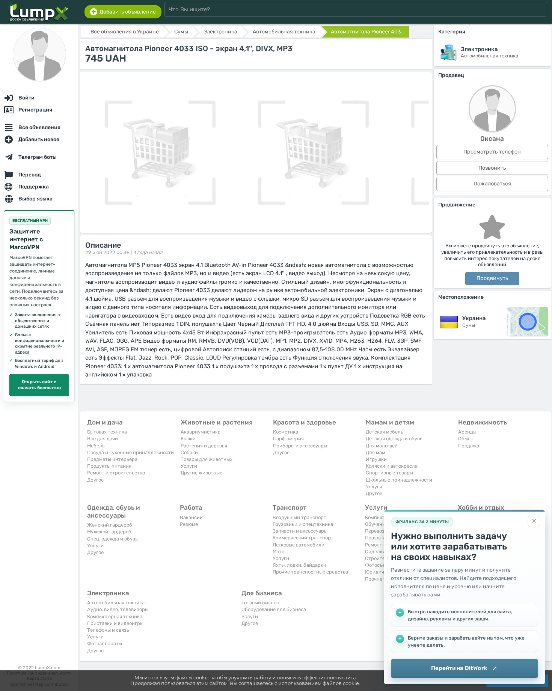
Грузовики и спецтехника (303, 524)
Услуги (189, 466)
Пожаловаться (492, 184)
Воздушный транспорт (299, 517)
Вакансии (191, 517)
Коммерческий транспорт (303, 537)
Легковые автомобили (298, 545)
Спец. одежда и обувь (112, 539)
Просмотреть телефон (492, 152)
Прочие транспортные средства (310, 572)
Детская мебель (384, 432)
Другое (95, 480)
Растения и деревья (204, 446)
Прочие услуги (382, 579)
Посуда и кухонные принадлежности (130, 452)
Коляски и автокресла (392, 466)
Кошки (188, 438)
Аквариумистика (200, 432)
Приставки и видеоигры (115, 623)
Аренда (467, 432)
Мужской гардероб (109, 531)
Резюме (189, 524)
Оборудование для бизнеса (273, 609)
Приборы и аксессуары (300, 446)
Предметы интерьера (112, 459)
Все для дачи (102, 438)
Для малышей (382, 446)
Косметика (285, 432)
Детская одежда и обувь (394, 438)
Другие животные (201, 473)
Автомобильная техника (116, 602)
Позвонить (492, 168)
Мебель (96, 446)
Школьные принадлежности (399, 480)
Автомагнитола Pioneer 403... (368, 32)
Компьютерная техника (114, 616)
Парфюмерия (288, 438)
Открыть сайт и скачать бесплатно (39, 384)
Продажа (468, 446)
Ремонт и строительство (116, 473)
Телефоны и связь (108, 630)
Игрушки (376, 459)
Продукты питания (109, 466)
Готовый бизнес (260, 602)
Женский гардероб (109, 525)
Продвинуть (492, 278)
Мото (278, 551)
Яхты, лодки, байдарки (299, 565)
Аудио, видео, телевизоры (117, 609)
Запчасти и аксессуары (300, 531)
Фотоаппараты (104, 643)
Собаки (189, 452)
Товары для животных (206, 459)
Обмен (466, 438)
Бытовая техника (107, 432)
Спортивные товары (389, 473)
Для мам (375, 452)
